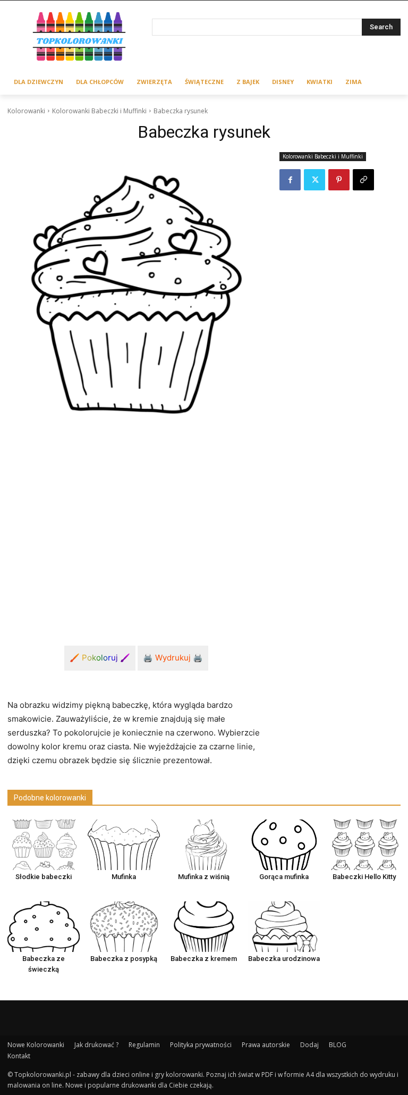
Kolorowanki (26, 110)
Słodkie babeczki (43, 877)
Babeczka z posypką (123, 959)
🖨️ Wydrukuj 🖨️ (173, 658)
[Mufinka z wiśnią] (204, 845)
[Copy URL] (363, 179)
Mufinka (124, 877)
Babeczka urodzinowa (284, 959)
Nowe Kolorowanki (35, 1044)
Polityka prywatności (201, 1044)
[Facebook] (290, 179)
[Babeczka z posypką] (124, 926)
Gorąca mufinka (284, 877)
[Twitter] (314, 179)
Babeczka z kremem (204, 959)
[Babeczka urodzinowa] (284, 926)
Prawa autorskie (266, 1044)
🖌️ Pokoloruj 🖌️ (100, 658)
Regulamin (144, 1044)
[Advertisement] (136, 531)
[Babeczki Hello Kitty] (364, 845)
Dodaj (309, 1044)
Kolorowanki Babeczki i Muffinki (99, 110)
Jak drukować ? (96, 1044)
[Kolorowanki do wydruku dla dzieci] (79, 38)
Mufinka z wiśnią (204, 877)
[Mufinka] (124, 845)
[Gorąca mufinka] (284, 845)
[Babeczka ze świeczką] (43, 926)
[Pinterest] (339, 179)
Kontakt (18, 1055)
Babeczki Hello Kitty (364, 877)
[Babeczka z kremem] (204, 926)
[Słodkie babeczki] (43, 845)
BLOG (337, 1044)
